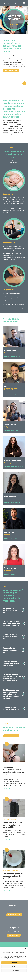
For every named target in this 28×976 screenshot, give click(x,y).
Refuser (14, 966)
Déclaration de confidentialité (17, 973)
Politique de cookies (8, 973)
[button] (26, 948)
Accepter (14, 962)
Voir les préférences (14, 970)
